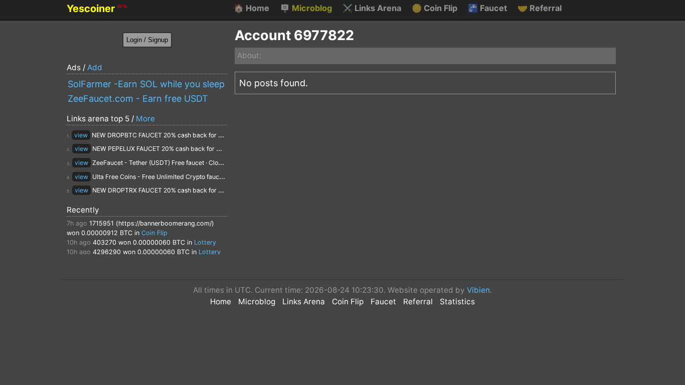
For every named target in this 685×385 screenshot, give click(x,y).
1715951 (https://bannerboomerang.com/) (151, 223)
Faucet (487, 8)
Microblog (306, 8)
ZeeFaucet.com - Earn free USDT (138, 98)
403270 (104, 242)
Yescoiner (97, 9)
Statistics (457, 301)
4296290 (107, 252)
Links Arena (371, 8)
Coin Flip (434, 8)
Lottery (205, 242)
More (145, 118)
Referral (540, 8)
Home (251, 8)
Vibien (478, 290)
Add (94, 67)
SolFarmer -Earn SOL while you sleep (146, 84)
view (81, 135)
